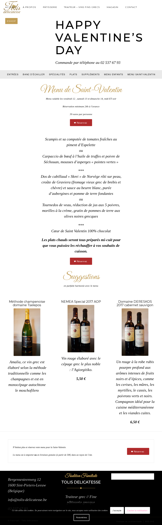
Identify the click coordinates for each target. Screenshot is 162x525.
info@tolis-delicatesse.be (27, 500)
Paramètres (81, 517)
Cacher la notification (137, 510)
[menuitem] (12, 7)
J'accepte (116, 510)
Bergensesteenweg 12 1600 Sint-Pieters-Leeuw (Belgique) (27, 485)
